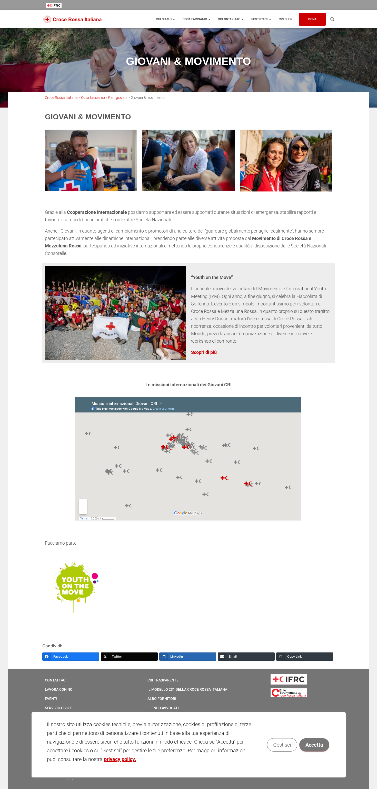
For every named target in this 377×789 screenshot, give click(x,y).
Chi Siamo (164, 19)
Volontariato (229, 19)
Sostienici (260, 19)
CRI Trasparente (162, 680)
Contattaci (55, 680)
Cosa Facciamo (195, 19)
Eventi (51, 699)
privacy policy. (120, 759)
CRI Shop (286, 19)
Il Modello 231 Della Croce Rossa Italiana (187, 689)
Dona (312, 19)
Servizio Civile (58, 708)
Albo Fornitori (161, 699)
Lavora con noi (59, 689)
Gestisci (282, 745)
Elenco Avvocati (163, 708)
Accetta (314, 745)
